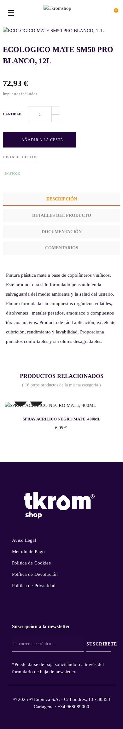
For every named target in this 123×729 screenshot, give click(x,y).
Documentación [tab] (62, 231)
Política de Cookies (31, 562)
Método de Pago (28, 551)
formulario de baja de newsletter (43, 671)
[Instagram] (71, 608)
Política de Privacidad (34, 585)
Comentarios (61, 248)
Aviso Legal (24, 540)
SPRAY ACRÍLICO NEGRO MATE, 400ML (62, 419)
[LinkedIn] (81, 604)
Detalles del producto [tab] (61, 215)
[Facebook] (50, 608)
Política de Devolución (35, 574)
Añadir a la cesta (41, 140)
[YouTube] (60, 608)
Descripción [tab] (61, 199)
